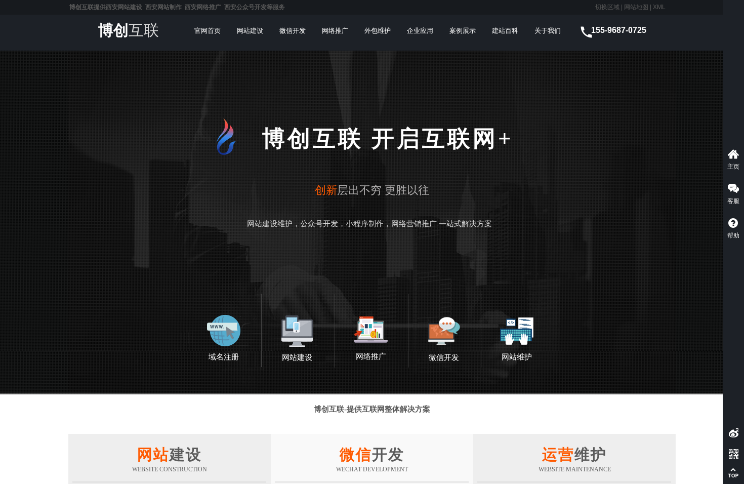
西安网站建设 (124, 7)
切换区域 (607, 7)
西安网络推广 (203, 7)
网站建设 (297, 357)
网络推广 (371, 356)
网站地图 (635, 7)
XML (659, 7)
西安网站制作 (163, 7)
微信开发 (444, 357)
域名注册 (224, 357)
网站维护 (517, 357)
